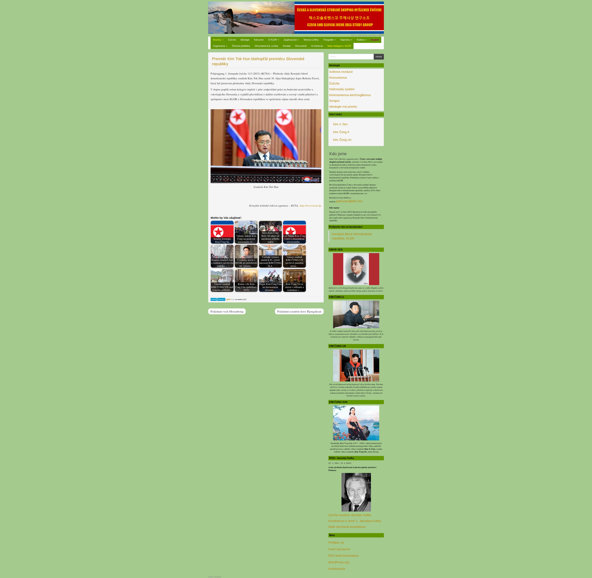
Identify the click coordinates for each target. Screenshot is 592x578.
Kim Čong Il (341, 132)
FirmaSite (217, 576)
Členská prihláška (241, 46)
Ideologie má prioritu (343, 106)
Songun (334, 100)
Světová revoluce (341, 71)
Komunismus (338, 77)
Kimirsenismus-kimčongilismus (350, 95)
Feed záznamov (339, 549)
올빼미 (229, 299)
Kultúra (361, 39)
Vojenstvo (345, 39)
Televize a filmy (311, 39)
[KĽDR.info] (296, 17)
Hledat (379, 56)
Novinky (217, 39)
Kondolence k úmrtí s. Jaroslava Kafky (354, 521)
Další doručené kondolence (347, 526)
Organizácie (219, 46)
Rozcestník (301, 46)
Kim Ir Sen (340, 124)
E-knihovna (317, 46)
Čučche (232, 39)
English (375, 39)
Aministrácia (336, 568)
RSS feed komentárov (343, 555)
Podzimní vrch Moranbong (226, 311)
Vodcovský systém (342, 89)
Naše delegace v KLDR (339, 46)
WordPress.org (338, 562)
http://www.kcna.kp (310, 205)
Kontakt (287, 46)
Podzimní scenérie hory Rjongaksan (299, 311)
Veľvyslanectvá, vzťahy (266, 46)
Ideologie (244, 39)
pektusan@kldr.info (349, 201)
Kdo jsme (259, 39)
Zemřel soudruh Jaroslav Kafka (349, 515)
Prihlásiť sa (336, 542)
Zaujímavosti (290, 39)
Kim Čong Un (342, 139)
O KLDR (273, 39)
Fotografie (328, 39)
